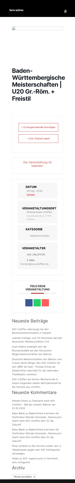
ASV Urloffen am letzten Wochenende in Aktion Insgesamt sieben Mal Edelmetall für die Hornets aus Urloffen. (36, 383)
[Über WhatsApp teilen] (37, 302)
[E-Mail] (45, 302)
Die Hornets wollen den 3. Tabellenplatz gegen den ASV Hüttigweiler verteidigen (37, 449)
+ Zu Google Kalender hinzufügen (38, 127)
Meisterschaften (39, 235)
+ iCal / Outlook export (38, 138)
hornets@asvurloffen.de (34, 263)
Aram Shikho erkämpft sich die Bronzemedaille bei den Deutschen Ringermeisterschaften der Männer (32, 350)
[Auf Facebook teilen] (29, 302)
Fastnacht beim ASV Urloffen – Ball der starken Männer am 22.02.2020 (33, 404)
